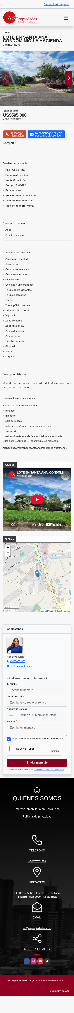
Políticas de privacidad (37, 816)
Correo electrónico (17, 696)
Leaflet (44, 610)
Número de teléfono (17, 708)
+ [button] (8, 547)
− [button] (8, 553)
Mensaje (12, 721)
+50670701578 (17, 661)
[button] (2, 97)
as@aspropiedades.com (22, 666)
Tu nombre (13, 683)
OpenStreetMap (63, 610)
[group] (37, 78)
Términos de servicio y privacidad (49, 770)
